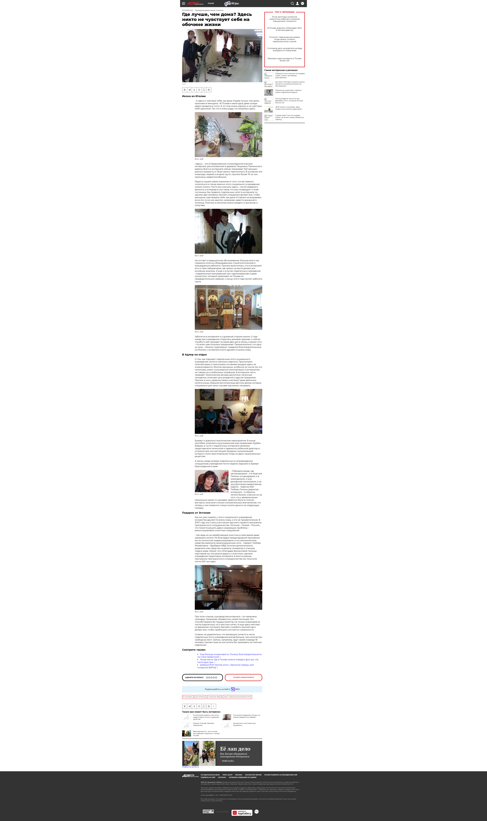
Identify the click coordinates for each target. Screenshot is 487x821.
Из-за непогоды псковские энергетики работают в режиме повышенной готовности (284, 19)
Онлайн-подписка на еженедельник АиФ (280, 775)
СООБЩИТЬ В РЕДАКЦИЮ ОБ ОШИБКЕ (242, 777)
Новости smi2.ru (190, 767)
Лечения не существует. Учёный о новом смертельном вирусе (288, 91)
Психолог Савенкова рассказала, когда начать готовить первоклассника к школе (284, 39)
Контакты (222, 777)
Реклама (238, 775)
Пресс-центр (227, 775)
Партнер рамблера (223, 811)
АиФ (184, 84)
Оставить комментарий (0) (243, 677)
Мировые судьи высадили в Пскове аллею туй (285, 59)
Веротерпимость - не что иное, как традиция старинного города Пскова (206, 733)
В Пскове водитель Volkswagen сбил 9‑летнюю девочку (284, 29)
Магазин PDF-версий (253, 775)
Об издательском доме (210, 775)
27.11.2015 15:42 (187, 10)
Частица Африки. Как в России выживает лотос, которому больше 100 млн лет (289, 101)
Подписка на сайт (208, 777)
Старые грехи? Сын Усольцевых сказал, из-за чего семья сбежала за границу (289, 117)
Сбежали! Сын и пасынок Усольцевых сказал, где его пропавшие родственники (290, 76)
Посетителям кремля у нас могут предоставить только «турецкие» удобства (206, 717)
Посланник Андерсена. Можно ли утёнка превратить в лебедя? (246, 716)
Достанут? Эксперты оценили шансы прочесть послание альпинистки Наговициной (290, 84)
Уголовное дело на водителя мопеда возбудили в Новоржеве (284, 49)
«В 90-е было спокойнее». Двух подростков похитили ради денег (288, 108)
